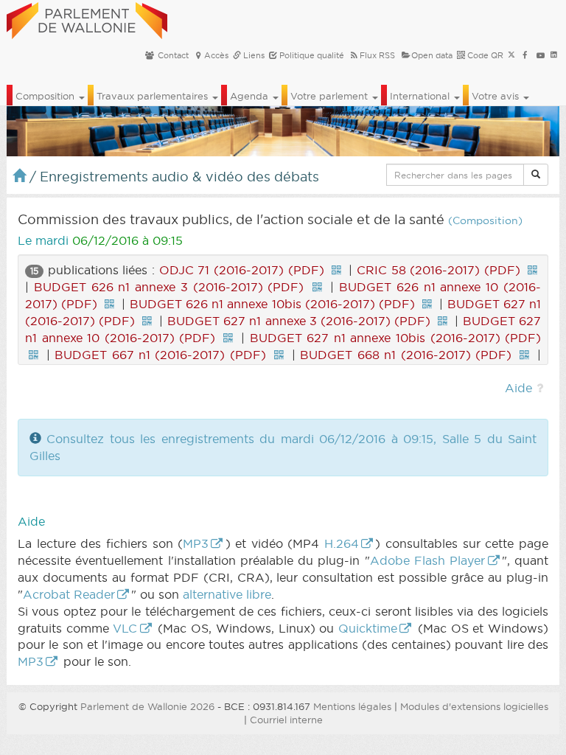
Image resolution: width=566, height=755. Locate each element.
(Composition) (485, 221)
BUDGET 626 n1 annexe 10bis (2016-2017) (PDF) (273, 303)
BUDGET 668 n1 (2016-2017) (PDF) (405, 354)
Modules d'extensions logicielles (474, 706)
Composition (46, 96)
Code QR (484, 55)
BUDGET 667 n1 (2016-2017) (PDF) (160, 354)
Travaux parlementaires (154, 96)
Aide (518, 387)
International (421, 96)
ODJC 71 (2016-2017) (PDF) (241, 269)
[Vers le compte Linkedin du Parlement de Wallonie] (553, 55)
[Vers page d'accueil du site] (87, 18)
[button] (535, 175)
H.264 (341, 543)
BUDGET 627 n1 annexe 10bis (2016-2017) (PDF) (395, 337)
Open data (432, 55)
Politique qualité (310, 55)
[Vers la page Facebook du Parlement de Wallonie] (525, 55)
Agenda (250, 96)
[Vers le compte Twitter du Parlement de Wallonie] (511, 55)
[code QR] (336, 269)
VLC (125, 628)
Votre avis (497, 96)
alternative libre (227, 594)
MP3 (196, 543)
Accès (216, 55)
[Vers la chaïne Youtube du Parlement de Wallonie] (540, 55)
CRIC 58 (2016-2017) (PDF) (438, 269)
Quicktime (367, 628)
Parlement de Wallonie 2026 (147, 706)
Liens (253, 55)
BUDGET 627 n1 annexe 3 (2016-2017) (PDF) (299, 320)
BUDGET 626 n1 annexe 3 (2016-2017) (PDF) (169, 286)
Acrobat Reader (69, 594)
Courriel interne (286, 720)
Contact (172, 55)
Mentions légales (352, 706)
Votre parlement (330, 96)
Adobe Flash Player (428, 560)
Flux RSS (377, 55)
